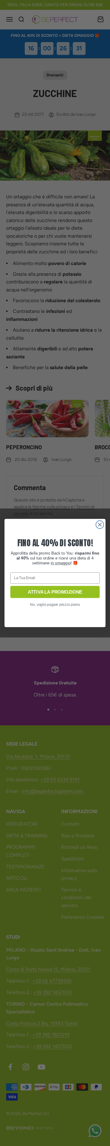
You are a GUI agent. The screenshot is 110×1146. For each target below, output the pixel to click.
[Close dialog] (100, 525)
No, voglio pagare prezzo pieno (55, 604)
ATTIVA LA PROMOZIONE (55, 592)
